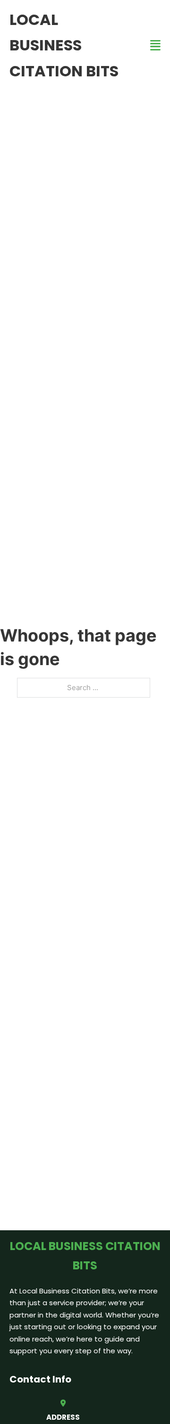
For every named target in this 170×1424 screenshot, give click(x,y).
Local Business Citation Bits (64, 45)
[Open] (155, 45)
